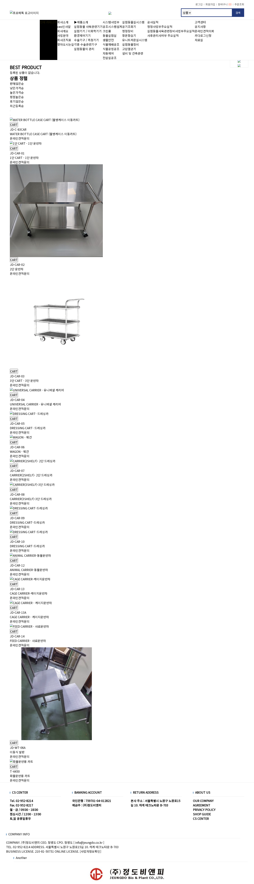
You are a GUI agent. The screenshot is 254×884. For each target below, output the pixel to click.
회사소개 (62, 22)
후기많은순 (17, 101)
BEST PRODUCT (26, 67)
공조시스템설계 (112, 26)
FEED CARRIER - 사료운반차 (28, 638)
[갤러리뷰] (10, 115)
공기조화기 (129, 26)
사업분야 (62, 35)
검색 (238, 12)
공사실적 (152, 22)
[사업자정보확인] (90, 851)
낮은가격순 (17, 88)
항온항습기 (129, 35)
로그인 (199, 4)
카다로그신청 (203, 35)
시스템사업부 (111, 22)
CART (14, 124)
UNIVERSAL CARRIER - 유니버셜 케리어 (35, 401)
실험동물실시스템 (133, 22)
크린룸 (107, 31)
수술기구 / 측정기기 (86, 40)
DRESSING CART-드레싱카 (27, 520)
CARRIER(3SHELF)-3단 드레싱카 (31, 496)
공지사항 (200, 26)
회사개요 (62, 31)
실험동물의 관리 (84, 49)
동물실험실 (110, 35)
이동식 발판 (17, 749)
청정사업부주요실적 (159, 26)
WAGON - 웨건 (19, 449)
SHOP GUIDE (202, 814)
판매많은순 (17, 83)
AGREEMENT (201, 805)
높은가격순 (17, 92)
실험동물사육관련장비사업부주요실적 (171, 31)
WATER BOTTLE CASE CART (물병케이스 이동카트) (43, 131)
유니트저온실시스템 (134, 40)
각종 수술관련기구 (85, 44)
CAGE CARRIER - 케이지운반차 (29, 614)
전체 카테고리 (48, 22)
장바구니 (225, 4)
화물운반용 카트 (20, 773)
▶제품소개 (81, 22)
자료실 (199, 40)
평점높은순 (17, 97)
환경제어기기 (82, 35)
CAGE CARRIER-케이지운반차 (28, 591)
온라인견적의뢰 (204, 31)
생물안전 (108, 40)
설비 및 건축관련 (132, 53)
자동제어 (108, 53)
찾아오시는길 (65, 44)
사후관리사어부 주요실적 (163, 35)
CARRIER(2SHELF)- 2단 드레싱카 (31, 472)
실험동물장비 (130, 44)
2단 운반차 (17, 266)
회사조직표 (64, 40)
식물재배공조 (111, 44)
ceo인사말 (64, 26)
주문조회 (239, 4)
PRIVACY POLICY (204, 809)
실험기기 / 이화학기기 (88, 31)
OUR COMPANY (203, 800)
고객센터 (200, 22)
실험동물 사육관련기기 (88, 26)
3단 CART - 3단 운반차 (24, 378)
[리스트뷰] (10, 110)
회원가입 (210, 4)
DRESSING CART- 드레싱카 (28, 425)
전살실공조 (110, 58)
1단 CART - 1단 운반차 (24, 155)
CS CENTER (201, 818)
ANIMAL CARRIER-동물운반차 (29, 567)
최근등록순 (17, 106)
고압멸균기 (129, 49)
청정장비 (127, 31)
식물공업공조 (111, 49)
